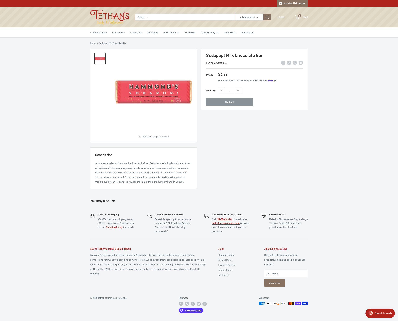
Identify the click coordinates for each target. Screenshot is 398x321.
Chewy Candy (207, 32)
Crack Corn (136, 32)
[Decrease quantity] (221, 90)
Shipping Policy (114, 227)
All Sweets (248, 32)
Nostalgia (153, 32)
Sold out (229, 101)
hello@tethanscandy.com (226, 223)
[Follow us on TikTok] (204, 304)
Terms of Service (227, 264)
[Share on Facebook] (283, 62)
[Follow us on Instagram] (193, 304)
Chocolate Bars (98, 32)
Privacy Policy (225, 269)
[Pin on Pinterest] (289, 62)
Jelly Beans (230, 32)
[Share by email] (301, 62)
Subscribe (274, 282)
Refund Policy (225, 259)
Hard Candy (169, 32)
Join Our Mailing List (294, 3)
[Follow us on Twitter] (187, 304)
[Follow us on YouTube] (199, 304)
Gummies (190, 32)
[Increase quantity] (238, 90)
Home (93, 43)
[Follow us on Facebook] (181, 304)
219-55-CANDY (224, 219)
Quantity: (211, 90)
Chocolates (118, 32)
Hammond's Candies (216, 63)
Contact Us (224, 274)
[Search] (267, 17)
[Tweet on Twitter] (295, 62)
